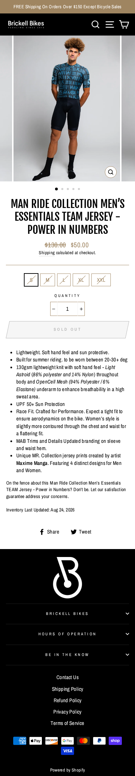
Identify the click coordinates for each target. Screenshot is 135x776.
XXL (101, 279)
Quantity (67, 295)
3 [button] (68, 189)
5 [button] (79, 189)
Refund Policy (68, 700)
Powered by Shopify (67, 770)
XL (81, 279)
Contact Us (67, 677)
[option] (67, 6)
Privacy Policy (67, 711)
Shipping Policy (67, 689)
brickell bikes (67, 613)
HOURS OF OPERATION (67, 634)
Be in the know (67, 654)
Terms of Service (67, 723)
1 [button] (56, 189)
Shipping (47, 253)
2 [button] (63, 189)
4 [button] (74, 189)
